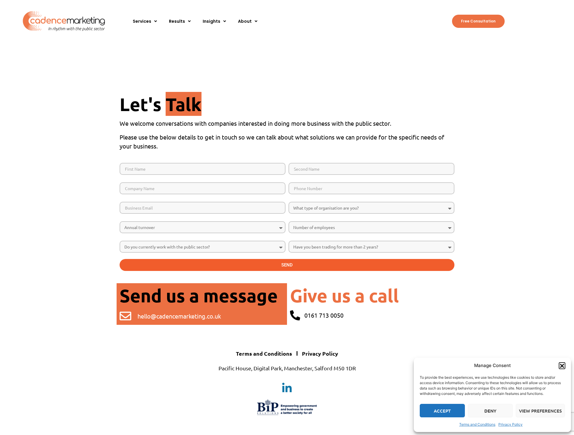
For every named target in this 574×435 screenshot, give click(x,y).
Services (142, 21)
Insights (211, 21)
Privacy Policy (510, 424)
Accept (442, 411)
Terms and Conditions (477, 424)
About (245, 21)
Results (177, 21)
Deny (490, 411)
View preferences (540, 411)
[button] (562, 366)
